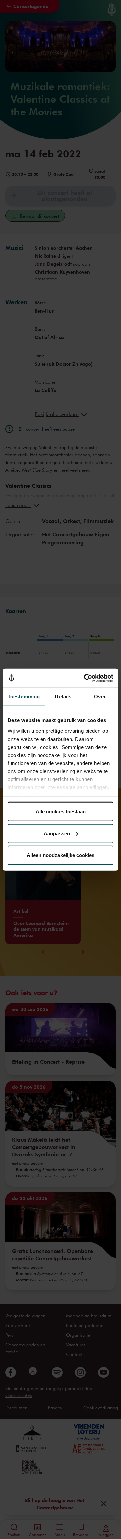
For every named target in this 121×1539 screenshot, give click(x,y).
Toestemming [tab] (24, 696)
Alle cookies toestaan (61, 811)
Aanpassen (57, 833)
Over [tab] (100, 696)
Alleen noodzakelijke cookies (60, 855)
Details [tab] (63, 696)
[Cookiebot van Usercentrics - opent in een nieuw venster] (85, 678)
